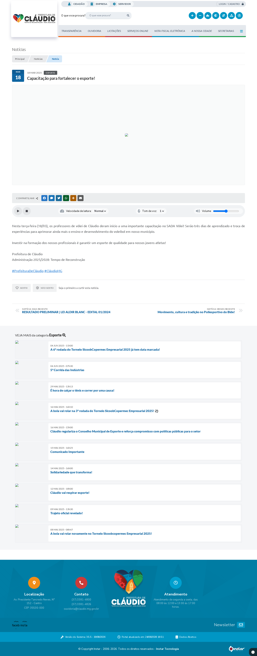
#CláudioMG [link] (53, 271)
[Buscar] (128, 15)
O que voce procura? (73, 15)
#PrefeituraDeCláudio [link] (28, 271)
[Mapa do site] (231, 15)
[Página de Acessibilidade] (239, 15)
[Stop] (27, 211)
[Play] (18, 211)
